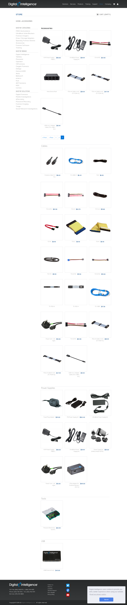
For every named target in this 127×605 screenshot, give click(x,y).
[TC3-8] (51, 227)
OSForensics (20, 64)
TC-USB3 (97, 306)
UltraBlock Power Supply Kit (100, 417)
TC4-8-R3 (97, 57)
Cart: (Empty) (105, 14)
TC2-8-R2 (73, 274)
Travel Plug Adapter (48, 417)
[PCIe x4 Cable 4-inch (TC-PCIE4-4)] (75, 77)
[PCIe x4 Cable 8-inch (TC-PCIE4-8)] (100, 77)
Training (87, 4)
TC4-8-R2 (49, 209)
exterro (18, 78)
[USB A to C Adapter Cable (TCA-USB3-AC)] (51, 111)
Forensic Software (22, 45)
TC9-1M (49, 274)
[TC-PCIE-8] (51, 292)
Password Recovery (23, 102)
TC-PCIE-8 (52, 306)
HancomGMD (21, 71)
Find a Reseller (51, 592)
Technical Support (52, 590)
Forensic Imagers (22, 36)
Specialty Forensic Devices (25, 41)
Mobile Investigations (23, 97)
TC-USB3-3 (73, 175)
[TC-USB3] (100, 292)
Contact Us (50, 584)
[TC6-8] (100, 227)
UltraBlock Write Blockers (25, 33)
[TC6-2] (75, 227)
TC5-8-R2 (97, 274)
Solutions (65, 4)
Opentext (19, 62)
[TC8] (100, 161)
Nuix (17, 81)
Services (73, 4)
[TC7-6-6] (100, 195)
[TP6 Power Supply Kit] (75, 403)
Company (108, 4)
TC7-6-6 (97, 209)
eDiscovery (20, 99)
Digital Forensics (22, 94)
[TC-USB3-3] (75, 161)
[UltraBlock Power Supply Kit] (75, 43)
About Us (50, 586)
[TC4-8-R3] (100, 43)
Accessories (20, 43)
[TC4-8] (75, 195)
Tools (43, 498)
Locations (50, 588)
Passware (19, 59)
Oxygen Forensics (22, 66)
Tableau (19, 57)
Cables (44, 146)
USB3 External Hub (48, 570)
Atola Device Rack (52, 91)
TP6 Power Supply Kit (72, 417)
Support (94, 4)
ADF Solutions (21, 83)
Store (101, 4)
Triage (18, 106)
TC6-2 (73, 241)
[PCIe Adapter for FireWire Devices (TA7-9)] (75, 469)
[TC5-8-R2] (100, 259)
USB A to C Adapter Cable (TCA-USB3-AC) (49, 127)
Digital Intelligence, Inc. (28, 602)
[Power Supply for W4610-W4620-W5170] (100, 435)
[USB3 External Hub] (51, 556)
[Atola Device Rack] (51, 77)
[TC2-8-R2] (75, 259)
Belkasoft (19, 76)
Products (80, 4)
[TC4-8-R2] (51, 195)
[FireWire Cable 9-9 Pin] (52, 161)
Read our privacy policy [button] (97, 594)
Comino (19, 88)
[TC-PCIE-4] (75, 292)
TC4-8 (73, 209)
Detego (18, 69)
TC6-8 (97, 241)
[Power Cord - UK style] (51, 324)
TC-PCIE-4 (76, 306)
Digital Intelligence (22, 54)
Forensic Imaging (22, 104)
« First (44, 137)
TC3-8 (49, 241)
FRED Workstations (23, 31)
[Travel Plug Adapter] (51, 403)
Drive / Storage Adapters (25, 38)
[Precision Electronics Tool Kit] (51, 513)
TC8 (97, 175)
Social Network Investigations (26, 109)
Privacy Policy (51, 594)
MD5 (17, 85)
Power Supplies (48, 388)
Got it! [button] (106, 599)
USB (43, 541)
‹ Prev (51, 137)
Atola (18, 73)
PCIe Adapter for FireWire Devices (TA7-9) (74, 485)
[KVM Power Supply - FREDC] (51, 43)
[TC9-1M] (51, 259)
